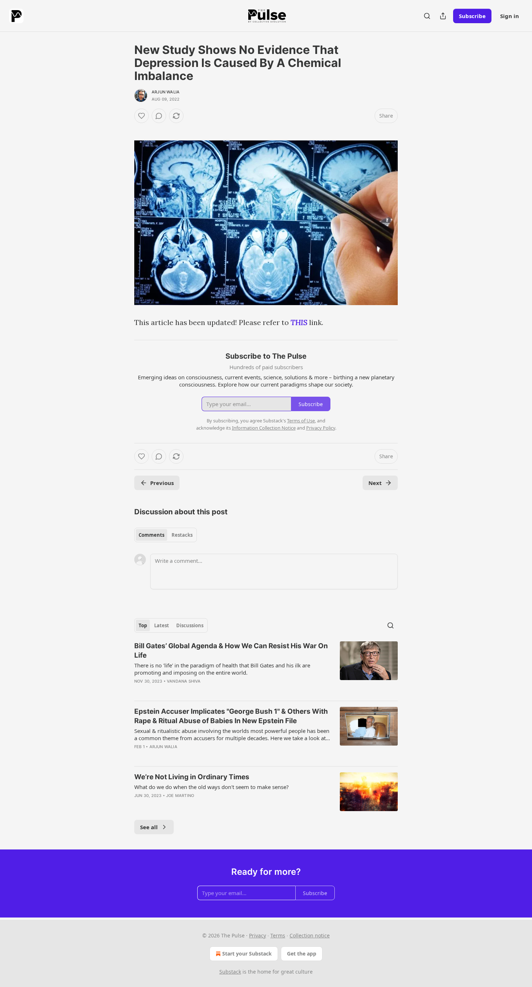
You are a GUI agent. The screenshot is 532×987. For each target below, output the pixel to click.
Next (375, 482)
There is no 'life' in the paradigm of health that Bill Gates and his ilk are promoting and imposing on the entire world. (222, 669)
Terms (277, 935)
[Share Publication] (443, 16)
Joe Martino (180, 795)
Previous (162, 482)
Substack (230, 971)
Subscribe (472, 16)
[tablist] (165, 535)
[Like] (141, 116)
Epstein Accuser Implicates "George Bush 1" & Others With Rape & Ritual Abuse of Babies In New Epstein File (231, 716)
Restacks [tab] (182, 535)
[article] (266, 668)
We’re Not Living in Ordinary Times (191, 777)
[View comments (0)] (159, 116)
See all (149, 827)
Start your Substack (247, 953)
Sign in (509, 16)
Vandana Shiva (184, 681)
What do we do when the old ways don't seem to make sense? (211, 786)
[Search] (427, 16)
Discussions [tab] (189, 625)
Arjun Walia (166, 91)
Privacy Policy (320, 428)
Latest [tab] (161, 625)
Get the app (301, 953)
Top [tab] (143, 625)
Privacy (257, 935)
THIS (299, 322)
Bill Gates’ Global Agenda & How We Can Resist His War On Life (231, 650)
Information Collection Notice (264, 428)
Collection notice (310, 935)
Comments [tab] (151, 535)
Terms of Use (301, 420)
